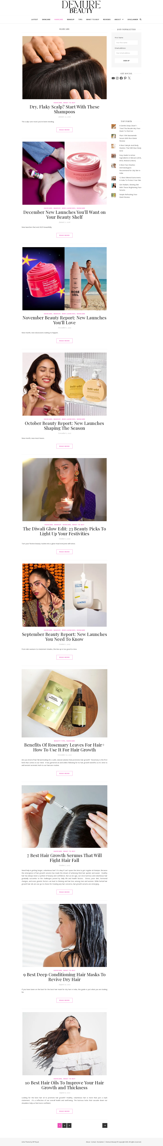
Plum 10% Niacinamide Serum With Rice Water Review (128, 138)
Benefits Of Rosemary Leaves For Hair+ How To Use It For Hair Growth (64, 747)
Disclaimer (133, 19)
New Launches (68, 208)
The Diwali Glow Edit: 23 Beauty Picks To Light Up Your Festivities (64, 531)
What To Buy (92, 19)
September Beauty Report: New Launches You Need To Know (64, 636)
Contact (93, 1142)
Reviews (107, 19)
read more (64, 130)
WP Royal (35, 1142)
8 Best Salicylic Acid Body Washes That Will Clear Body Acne (130, 148)
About (118, 19)
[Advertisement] (125, 101)
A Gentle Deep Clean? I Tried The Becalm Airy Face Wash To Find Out (129, 128)
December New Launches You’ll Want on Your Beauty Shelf (64, 214)
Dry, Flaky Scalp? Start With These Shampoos (64, 109)
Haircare (58, 19)
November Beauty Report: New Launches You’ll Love (64, 320)
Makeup (70, 19)
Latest (34, 19)
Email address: (120, 48)
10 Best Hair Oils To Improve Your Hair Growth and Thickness (64, 1085)
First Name (119, 37)
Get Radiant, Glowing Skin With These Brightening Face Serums (130, 187)
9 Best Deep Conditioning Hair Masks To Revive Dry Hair (64, 976)
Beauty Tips (59, 741)
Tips (80, 19)
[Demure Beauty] (81, 7)
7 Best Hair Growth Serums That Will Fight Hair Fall (64, 857)
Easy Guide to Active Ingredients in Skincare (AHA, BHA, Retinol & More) (130, 158)
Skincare (46, 19)
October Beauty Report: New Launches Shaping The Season (64, 425)
